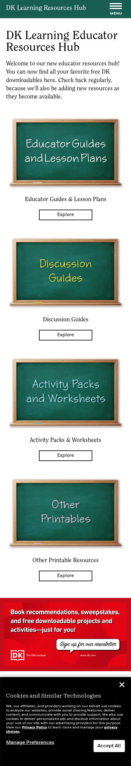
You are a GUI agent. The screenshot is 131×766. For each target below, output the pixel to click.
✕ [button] (122, 686)
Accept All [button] (109, 746)
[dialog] (65, 721)
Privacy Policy (34, 727)
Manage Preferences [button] (30, 742)
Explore (65, 214)
